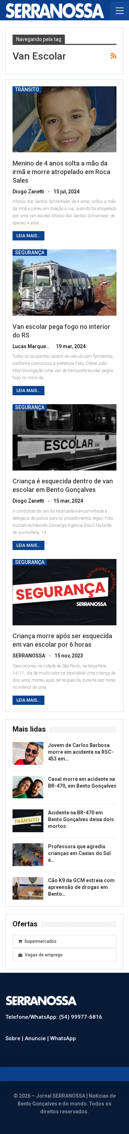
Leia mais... (28, 235)
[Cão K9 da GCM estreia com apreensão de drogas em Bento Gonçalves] (28, 888)
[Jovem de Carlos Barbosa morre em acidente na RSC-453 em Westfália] (28, 753)
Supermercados (40, 941)
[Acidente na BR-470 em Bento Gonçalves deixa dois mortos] (28, 820)
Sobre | (15, 1038)
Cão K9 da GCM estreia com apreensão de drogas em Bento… (81, 887)
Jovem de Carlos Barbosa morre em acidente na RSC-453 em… (81, 752)
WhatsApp (63, 1038)
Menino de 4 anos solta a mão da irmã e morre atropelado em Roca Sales (61, 171)
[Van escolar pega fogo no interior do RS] (64, 282)
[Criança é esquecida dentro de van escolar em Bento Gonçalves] (64, 437)
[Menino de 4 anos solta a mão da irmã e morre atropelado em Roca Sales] (64, 119)
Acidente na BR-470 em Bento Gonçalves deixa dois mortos (81, 819)
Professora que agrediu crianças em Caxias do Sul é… (79, 853)
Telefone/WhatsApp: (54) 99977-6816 (53, 1017)
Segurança (29, 252)
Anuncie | (37, 1038)
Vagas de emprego (44, 954)
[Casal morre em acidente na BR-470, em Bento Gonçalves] (28, 787)
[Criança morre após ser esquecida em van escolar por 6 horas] (64, 592)
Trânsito (27, 89)
